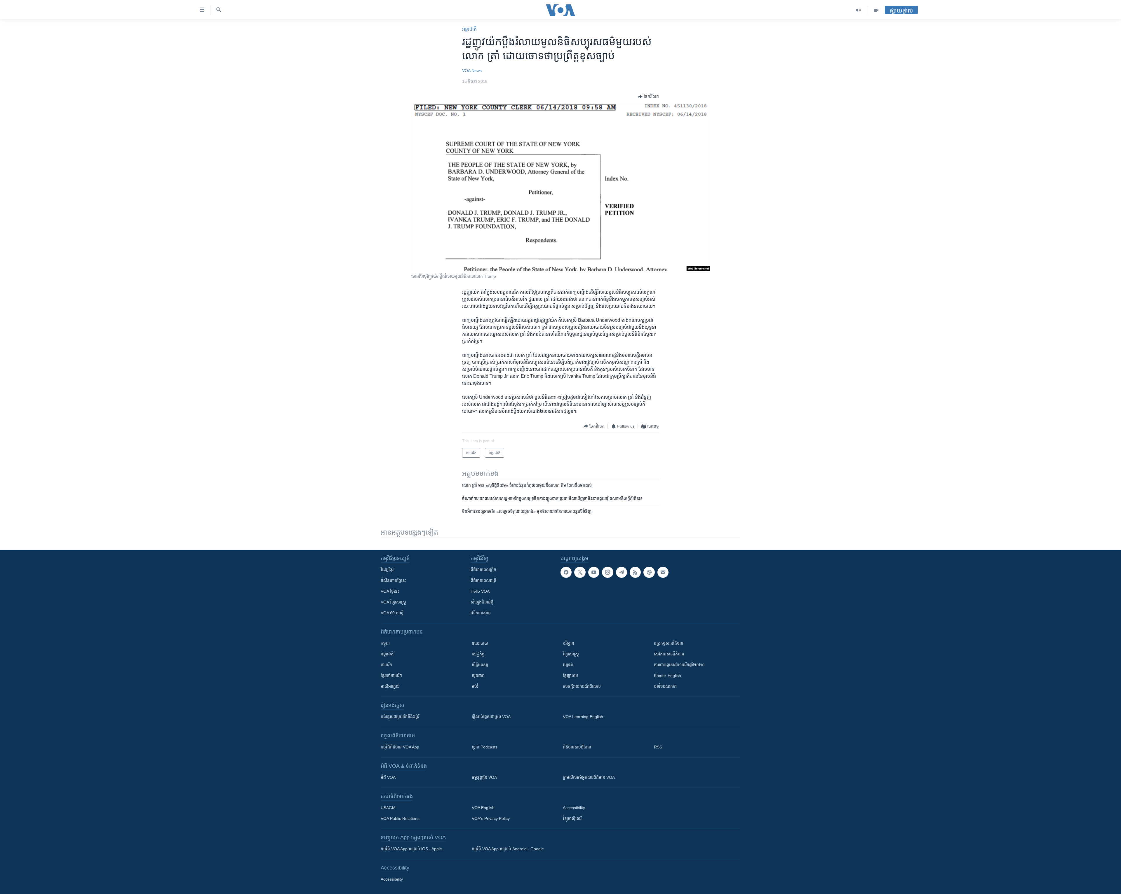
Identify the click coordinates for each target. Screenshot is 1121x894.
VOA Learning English (583, 716)
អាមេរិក (386, 664)
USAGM (388, 807)
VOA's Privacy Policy (491, 818)
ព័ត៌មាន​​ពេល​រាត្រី (483, 580)
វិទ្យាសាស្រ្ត (571, 654)
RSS (658, 747)
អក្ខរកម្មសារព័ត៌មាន (668, 643)
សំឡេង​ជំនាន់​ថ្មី (482, 602)
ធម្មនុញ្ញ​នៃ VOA (484, 777)
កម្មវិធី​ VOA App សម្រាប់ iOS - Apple (411, 848)
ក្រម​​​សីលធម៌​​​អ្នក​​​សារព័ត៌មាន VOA (589, 777)
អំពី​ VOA (388, 777)
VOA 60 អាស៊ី (392, 612)
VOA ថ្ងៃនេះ (390, 591)
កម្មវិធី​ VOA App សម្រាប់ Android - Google (508, 848)
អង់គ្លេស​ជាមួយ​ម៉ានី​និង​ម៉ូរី (400, 716)
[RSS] (635, 572)
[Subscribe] (663, 572)
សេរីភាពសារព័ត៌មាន (669, 654)
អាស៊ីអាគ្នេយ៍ (390, 686)
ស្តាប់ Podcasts (484, 747)
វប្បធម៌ (568, 664)
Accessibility (574, 807)
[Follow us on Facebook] (566, 572)
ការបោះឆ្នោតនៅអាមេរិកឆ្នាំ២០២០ (679, 664)
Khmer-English (667, 675)
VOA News (472, 70)
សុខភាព (478, 675)
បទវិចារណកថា (665, 686)
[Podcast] (649, 572)
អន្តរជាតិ (469, 29)
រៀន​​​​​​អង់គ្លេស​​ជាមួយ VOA (491, 716)
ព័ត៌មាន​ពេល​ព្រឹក (483, 569)
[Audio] (858, 10)
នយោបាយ (480, 643)
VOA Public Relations (400, 818)
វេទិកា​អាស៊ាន (481, 612)
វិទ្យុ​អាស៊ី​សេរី (572, 818)
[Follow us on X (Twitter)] (579, 572)
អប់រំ (475, 686)
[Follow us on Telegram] (621, 572)
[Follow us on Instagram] (607, 572)
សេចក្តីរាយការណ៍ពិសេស (582, 686)
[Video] (876, 10)
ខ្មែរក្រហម (570, 675)
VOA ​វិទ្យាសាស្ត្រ (393, 602)
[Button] (648, 96)
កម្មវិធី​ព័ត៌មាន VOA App (400, 747)
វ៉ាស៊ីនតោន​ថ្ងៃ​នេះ (393, 580)
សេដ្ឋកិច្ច (478, 654)
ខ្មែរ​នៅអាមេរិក (391, 675)
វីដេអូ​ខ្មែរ (387, 569)
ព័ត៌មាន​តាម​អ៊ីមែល (577, 747)
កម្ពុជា (385, 643)
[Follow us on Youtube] (593, 572)
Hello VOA (480, 591)
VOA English (483, 807)
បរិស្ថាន (568, 643)
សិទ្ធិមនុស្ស (480, 664)
